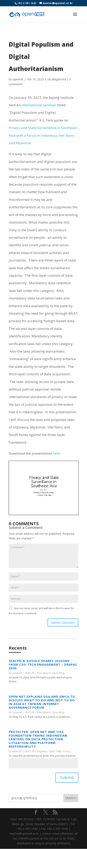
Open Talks (55, 751)
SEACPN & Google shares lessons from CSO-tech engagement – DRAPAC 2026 (43, 664)
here (56, 453)
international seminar (38, 105)
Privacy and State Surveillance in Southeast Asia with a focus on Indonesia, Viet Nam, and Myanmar (43, 135)
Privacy (67, 751)
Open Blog (58, 673)
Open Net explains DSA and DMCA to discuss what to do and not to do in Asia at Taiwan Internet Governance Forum (42, 701)
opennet (18, 79)
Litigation (42, 751)
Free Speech (44, 673)
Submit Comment (63, 622)
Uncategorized (56, 79)
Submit (67, 777)
